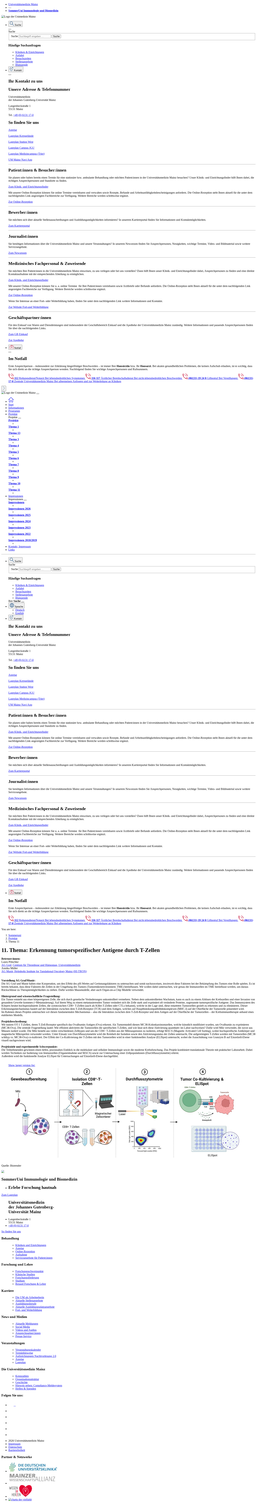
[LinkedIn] (11, 1410)
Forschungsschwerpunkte (29, 1271)
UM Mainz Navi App (20, 159)
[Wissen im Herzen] (20, 1496)
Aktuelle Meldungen (26, 1323)
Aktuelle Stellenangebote (29, 1300)
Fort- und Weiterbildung (28, 1309)
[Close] (9, 29)
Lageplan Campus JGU (21, 147)
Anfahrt (19, 55)
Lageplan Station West (20, 141)
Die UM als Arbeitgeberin (29, 1297)
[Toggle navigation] (37, 393)
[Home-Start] (11, 401)
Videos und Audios (26, 1329)
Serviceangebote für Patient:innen (33, 1257)
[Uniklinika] (32, 1471)
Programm (14, 410)
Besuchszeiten (23, 58)
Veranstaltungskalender (28, 1349)
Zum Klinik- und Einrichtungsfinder (28, 186)
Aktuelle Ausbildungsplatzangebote (35, 1306)
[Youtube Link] (12, 1416)
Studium (20, 1280)
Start (10, 404)
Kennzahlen (22, 1376)
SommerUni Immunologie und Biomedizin (33, 10)
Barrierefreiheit (16, 1450)
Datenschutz (15, 1446)
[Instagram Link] (11, 1422)
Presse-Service (23, 1336)
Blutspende (21, 64)
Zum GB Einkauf (18, 334)
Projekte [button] (12, 414)
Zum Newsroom (17, 252)
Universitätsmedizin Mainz (23, 4)
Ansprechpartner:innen (28, 1333)
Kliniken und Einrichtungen (30, 1245)
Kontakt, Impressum (19, 546)
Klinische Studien (25, 1274)
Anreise (12, 129)
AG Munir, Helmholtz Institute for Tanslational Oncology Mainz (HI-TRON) (44, 971)
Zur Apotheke (16, 340)
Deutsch (19, 609)
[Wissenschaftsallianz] (32, 1483)
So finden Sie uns (11, 1231)
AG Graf (6, 965)
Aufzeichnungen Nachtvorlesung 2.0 (35, 1356)
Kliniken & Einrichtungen (29, 52)
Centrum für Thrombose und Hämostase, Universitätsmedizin (46, 965)
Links (11, 549)
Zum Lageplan (9, 1194)
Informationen (16, 407)
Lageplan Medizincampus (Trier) (26, 153)
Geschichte (21, 1382)
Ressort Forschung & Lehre (30, 1283)
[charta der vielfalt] (20, 1499)
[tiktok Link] (11, 1434)
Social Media (22, 1326)
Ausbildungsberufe (25, 1303)
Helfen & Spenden (25, 1388)
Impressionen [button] (15, 496)
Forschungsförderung (27, 1277)
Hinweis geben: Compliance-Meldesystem (38, 1385)
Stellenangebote (24, 61)
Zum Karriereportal (19, 225)
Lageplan (20, 1362)
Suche (11, 31)
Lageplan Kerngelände (21, 135)
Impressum (14, 1443)
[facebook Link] (11, 1428)
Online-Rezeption (25, 1251)
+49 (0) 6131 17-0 (23, 115)
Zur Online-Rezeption (20, 201)
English (19, 613)
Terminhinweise (24, 1352)
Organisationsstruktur (27, 1379)
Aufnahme (21, 1254)
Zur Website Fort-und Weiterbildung (28, 307)
